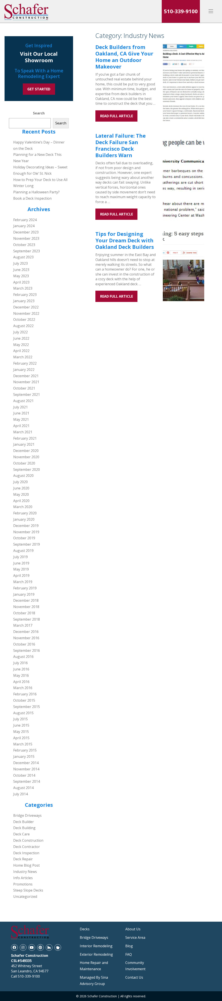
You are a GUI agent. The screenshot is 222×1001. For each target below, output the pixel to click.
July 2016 (20, 662)
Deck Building (24, 827)
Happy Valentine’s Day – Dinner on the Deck (39, 145)
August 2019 (23, 550)
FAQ (128, 954)
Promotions (23, 884)
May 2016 (21, 675)
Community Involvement (135, 965)
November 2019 (26, 532)
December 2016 (26, 631)
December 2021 (26, 375)
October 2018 (24, 613)
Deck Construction (28, 840)
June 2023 (21, 269)
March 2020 (22, 506)
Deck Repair (23, 859)
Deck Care (21, 834)
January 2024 (23, 225)
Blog (129, 946)
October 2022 (24, 319)
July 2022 (20, 332)
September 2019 (26, 544)
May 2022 (21, 344)
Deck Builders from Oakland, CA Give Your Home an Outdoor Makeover (124, 56)
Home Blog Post (26, 865)
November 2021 (26, 382)
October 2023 (24, 244)
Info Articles (23, 877)
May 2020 (21, 494)
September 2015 (26, 706)
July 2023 (20, 263)
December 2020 (26, 450)
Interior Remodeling (96, 946)
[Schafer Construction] (26, 11)
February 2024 (25, 219)
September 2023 (26, 251)
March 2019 (22, 581)
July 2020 (20, 481)
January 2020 (23, 519)
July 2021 (20, 407)
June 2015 (21, 725)
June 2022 (21, 338)
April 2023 (21, 282)
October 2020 (24, 463)
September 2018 (26, 619)
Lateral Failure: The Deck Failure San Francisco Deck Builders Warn (120, 145)
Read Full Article (116, 116)
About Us (132, 929)
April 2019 (21, 575)
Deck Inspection (26, 853)
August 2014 (23, 787)
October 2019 (24, 538)
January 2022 (23, 369)
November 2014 (26, 769)
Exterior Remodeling (96, 954)
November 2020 (26, 457)
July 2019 (20, 556)
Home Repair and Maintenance (94, 965)
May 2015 (21, 731)
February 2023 (25, 294)
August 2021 (23, 400)
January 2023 (23, 300)
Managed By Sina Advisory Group (94, 980)
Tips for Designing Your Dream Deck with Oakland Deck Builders (124, 240)
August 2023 (23, 257)
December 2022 (26, 307)
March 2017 (22, 625)
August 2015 (23, 713)
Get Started (38, 89)
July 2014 (20, 794)
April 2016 (21, 681)
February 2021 (25, 438)
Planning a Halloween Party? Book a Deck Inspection (36, 195)
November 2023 (26, 238)
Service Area (135, 937)
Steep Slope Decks (28, 890)
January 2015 (23, 756)
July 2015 (20, 719)
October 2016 (24, 644)
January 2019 (23, 594)
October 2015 (24, 700)
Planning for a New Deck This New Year (37, 157)
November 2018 (26, 606)
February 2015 (25, 750)
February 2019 (25, 588)
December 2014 (26, 762)
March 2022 (22, 357)
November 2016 (26, 638)
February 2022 (25, 363)
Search (39, 113)
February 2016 (25, 694)
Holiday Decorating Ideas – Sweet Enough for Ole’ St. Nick (40, 170)
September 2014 (26, 781)
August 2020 (23, 475)
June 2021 (21, 413)
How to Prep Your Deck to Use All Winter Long (40, 182)
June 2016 (21, 669)
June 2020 (21, 488)
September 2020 (26, 469)
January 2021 (23, 444)
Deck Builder (23, 821)
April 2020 (21, 500)
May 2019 (21, 569)
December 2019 (26, 525)
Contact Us (134, 977)
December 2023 (26, 232)
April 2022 (21, 350)
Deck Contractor (26, 846)
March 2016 (22, 687)
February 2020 (25, 513)
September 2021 (26, 394)
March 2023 (22, 288)
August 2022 (23, 325)
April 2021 (21, 425)
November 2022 (26, 313)
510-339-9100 (181, 11)
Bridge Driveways (27, 815)
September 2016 (26, 650)
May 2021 (21, 419)
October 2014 (24, 775)
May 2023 (21, 276)
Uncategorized (25, 896)
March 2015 (22, 744)
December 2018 (26, 600)
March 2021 (22, 432)
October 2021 (24, 388)
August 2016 (23, 656)
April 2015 (21, 737)
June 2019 (21, 563)
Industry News (25, 871)
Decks (85, 929)
